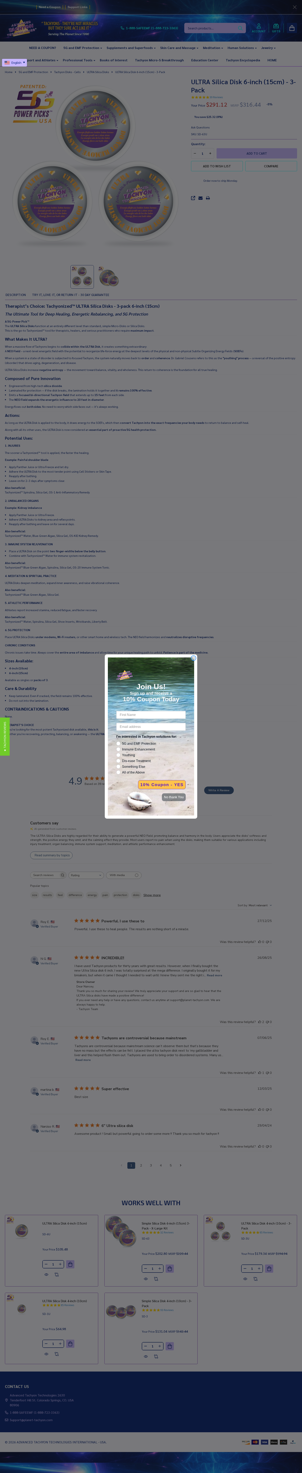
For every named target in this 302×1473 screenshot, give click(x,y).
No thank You (174, 797)
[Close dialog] (193, 658)
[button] (5, 737)
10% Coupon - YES (161, 784)
